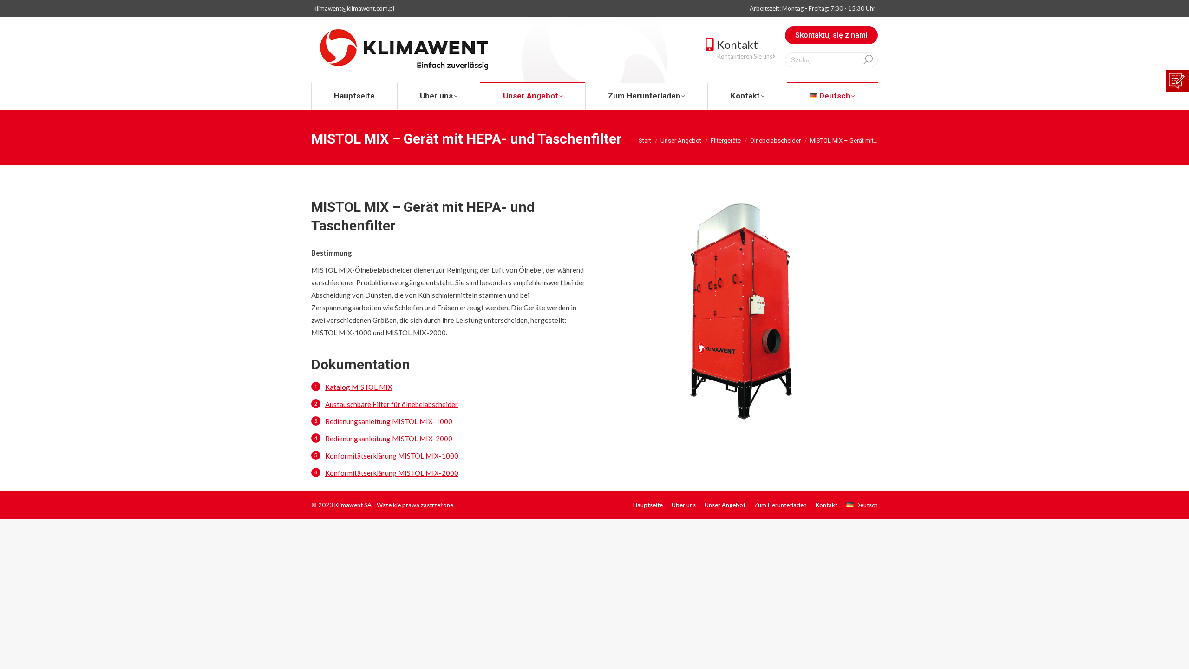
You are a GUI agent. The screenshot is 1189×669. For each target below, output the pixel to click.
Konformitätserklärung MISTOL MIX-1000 (391, 456)
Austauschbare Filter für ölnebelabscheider (391, 404)
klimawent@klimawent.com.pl (354, 8)
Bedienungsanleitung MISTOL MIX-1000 (388, 421)
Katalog (358, 387)
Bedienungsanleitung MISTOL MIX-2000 (388, 438)
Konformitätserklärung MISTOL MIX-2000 (391, 473)
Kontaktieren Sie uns (744, 56)
